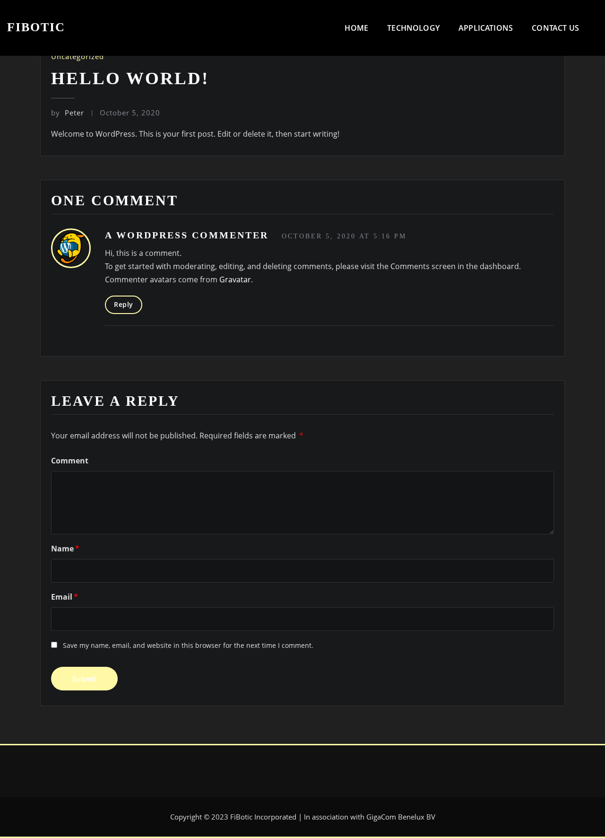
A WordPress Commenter (186, 235)
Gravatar (235, 279)
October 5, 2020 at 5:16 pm (344, 236)
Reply (123, 304)
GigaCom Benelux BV (400, 816)
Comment (69, 460)
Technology (413, 28)
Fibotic (36, 27)
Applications (485, 28)
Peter (67, 112)
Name (65, 548)
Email (64, 597)
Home (356, 28)
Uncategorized (77, 56)
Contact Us (555, 28)
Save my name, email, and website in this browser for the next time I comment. (188, 645)
